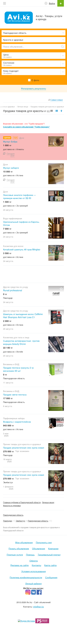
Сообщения (51, 577)
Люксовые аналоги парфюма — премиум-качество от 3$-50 (19, 196)
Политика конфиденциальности (26, 577)
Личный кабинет (33, 583)
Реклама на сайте (19, 565)
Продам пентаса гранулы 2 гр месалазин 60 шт (18, 369)
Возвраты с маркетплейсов (17, 421)
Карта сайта (50, 565)
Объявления (38, 548)
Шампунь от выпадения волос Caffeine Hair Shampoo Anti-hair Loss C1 (23, 315)
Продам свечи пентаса (14, 394)
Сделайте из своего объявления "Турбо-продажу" (26, 127)
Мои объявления (24, 542)
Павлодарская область (13, 515)
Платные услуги (15, 554)
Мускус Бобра (10, 141)
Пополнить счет (44, 542)
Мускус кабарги (11, 167)
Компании (53, 548)
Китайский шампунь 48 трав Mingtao (21, 249)
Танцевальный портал (49, 554)
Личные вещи (48, 502)
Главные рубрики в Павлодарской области (22, 502)
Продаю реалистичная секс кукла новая (23, 447)
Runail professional (12, 290)
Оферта (33, 560)
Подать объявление (19, 548)
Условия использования (33, 571)
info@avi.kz (38, 606)
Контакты (36, 565)
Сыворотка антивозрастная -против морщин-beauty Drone (21, 342)
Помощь (30, 554)
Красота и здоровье (12, 505)
